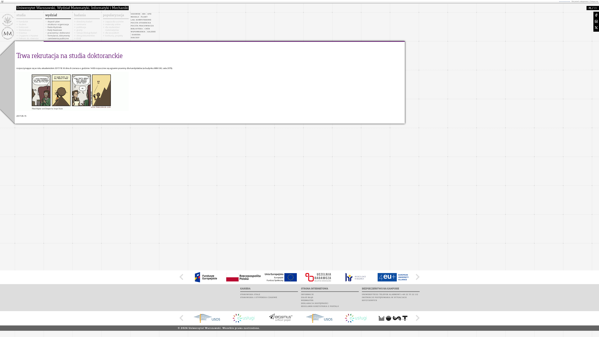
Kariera (136, 35)
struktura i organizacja (58, 24)
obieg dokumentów (85, 35)
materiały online (113, 24)
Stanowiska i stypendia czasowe (258, 297)
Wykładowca (25, 30)
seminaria (81, 24)
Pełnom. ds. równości (29, 38)
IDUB (78, 38)
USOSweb (135, 14)
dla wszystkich (112, 32)
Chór (147, 29)
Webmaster (307, 300)
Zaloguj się (594, 1)
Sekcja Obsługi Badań (86, 32)
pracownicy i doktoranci (59, 32)
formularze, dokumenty (59, 35)
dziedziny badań (84, 21)
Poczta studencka (141, 23)
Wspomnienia (138, 32)
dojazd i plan (54, 21)
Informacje (307, 294)
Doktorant (23, 27)
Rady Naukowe (55, 30)
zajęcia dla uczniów (114, 21)
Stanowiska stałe (250, 294)
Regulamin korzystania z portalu (320, 306)
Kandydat (23, 21)
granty (79, 30)
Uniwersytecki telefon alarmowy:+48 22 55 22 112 (390, 294)
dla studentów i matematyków (112, 28)
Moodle (135, 17)
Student (22, 24)
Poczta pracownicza (142, 26)
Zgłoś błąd (307, 297)
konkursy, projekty (114, 35)
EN (595, 8)
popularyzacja (113, 15)
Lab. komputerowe (141, 20)
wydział (51, 15)
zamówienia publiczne (58, 38)
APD (149, 14)
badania (80, 15)
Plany (144, 17)
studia (21, 15)
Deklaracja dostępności (314, 303)
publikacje (81, 27)
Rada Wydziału (55, 27)
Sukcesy (135, 38)
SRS (144, 14)
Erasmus (23, 32)
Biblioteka (137, 29)
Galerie (151, 32)
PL (590, 8)
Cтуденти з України (28, 35)
